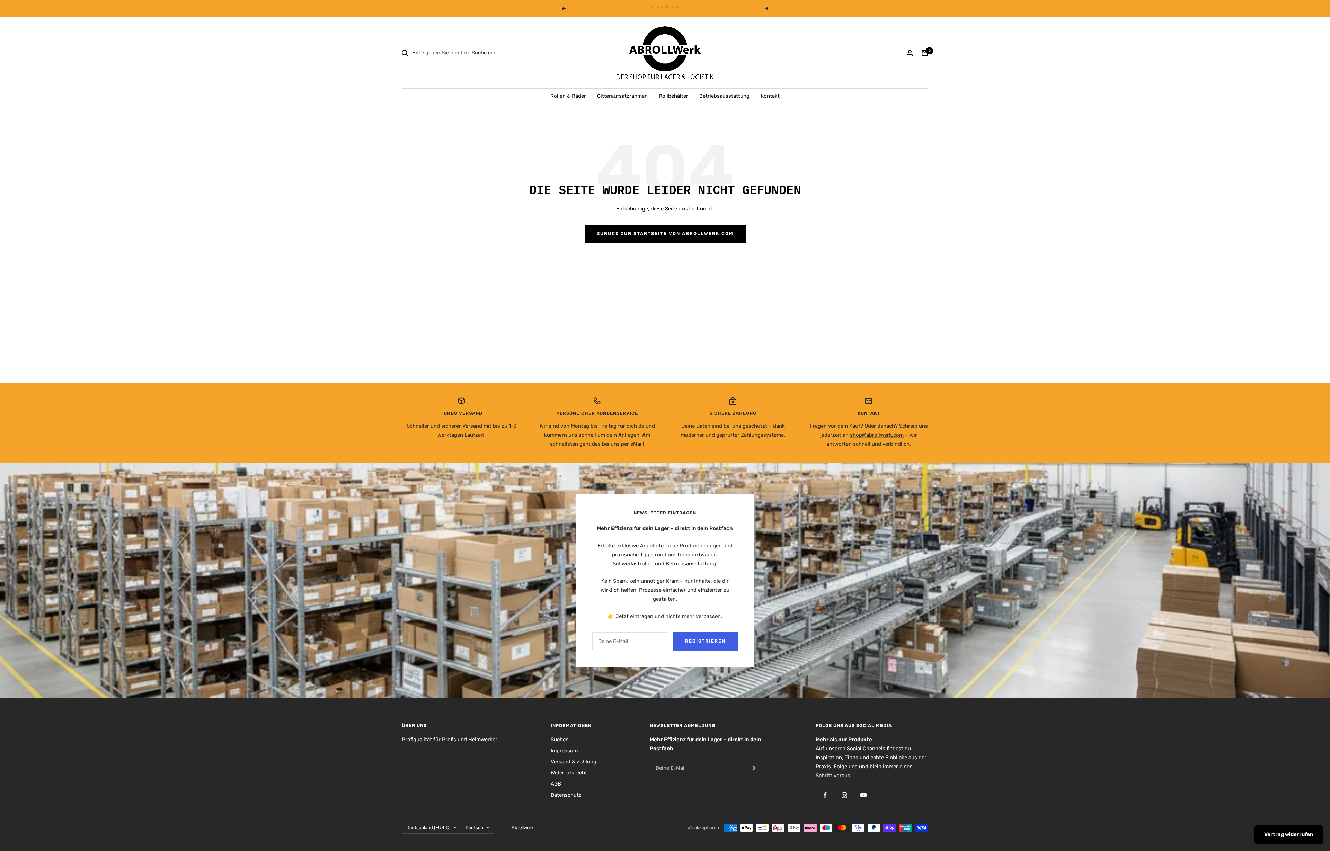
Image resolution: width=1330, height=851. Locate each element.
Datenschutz (566, 795)
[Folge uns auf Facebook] (825, 795)
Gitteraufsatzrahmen (622, 96)
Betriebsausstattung (724, 96)
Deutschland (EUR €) (428, 827)
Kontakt (770, 96)
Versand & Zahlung (573, 762)
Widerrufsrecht (569, 773)
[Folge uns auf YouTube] (863, 795)
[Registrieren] (752, 767)
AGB (556, 784)
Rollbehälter (673, 96)
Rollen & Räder (568, 96)
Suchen (560, 739)
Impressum (564, 750)
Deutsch (474, 827)
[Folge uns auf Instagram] (844, 795)
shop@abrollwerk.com (877, 435)
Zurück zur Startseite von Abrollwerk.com (665, 233)
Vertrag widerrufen (1288, 834)
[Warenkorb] (924, 53)
